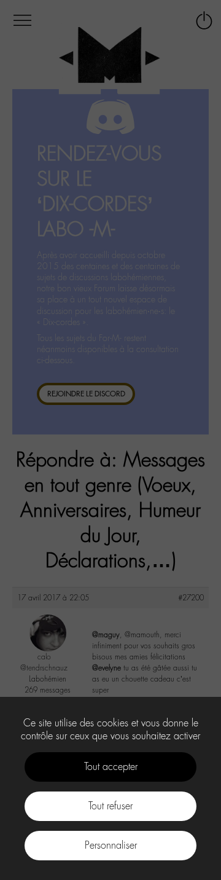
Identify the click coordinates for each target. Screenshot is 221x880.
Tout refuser (110, 805)
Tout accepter (111, 766)
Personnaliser (111, 845)
